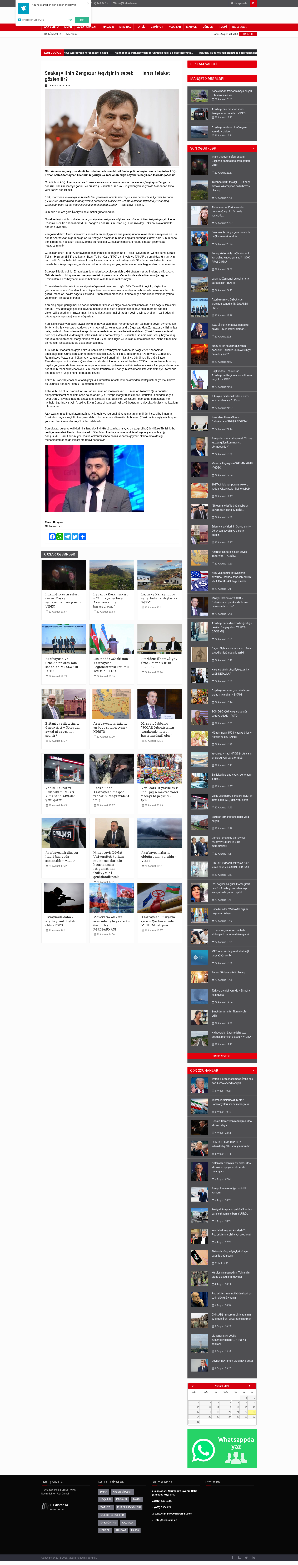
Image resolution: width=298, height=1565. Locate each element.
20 (230, 1415)
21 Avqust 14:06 (105, 934)
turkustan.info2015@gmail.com (173, 1517)
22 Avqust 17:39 (223, 520)
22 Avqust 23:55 (105, 611)
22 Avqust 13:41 (223, 903)
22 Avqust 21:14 (153, 672)
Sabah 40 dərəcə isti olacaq (228, 976)
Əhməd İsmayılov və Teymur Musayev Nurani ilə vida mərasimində (228, 845)
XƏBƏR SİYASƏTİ (87, 26)
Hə (82, 19)
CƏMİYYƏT (157, 26)
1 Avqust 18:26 (222, 1224)
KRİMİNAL (125, 26)
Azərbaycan (103, 290)
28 (238, 1420)
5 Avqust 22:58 (222, 1182)
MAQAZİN (108, 26)
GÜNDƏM (208, 26)
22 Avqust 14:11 (223, 857)
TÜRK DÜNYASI (108, 1526)
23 (254, 1415)
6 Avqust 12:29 (222, 1245)
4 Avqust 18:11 (222, 1287)
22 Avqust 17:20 (105, 736)
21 (238, 1415)
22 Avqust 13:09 (223, 945)
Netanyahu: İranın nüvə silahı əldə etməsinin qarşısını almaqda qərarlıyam (231, 1171)
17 (198, 1415)
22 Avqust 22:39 (57, 676)
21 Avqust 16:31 (153, 866)
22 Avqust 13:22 (223, 924)
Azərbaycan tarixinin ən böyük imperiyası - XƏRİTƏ (110, 727)
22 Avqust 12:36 (223, 1026)
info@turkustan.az (126, 3)
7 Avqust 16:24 (222, 1329)
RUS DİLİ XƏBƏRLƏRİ (129, 1510)
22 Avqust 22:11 (223, 340)
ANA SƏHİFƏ (51, 26)
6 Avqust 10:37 (222, 1308)
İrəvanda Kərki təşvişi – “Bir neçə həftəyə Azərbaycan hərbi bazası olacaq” (110, 600)
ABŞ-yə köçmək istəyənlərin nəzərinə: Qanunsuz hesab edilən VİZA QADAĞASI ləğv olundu (231, 580)
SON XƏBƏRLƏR (203, 152)
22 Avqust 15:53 (223, 726)
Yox (70, 19)
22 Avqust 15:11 (223, 768)
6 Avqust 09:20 (222, 1371)
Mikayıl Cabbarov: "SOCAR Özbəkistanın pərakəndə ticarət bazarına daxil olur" (157, 729)
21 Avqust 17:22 (57, 866)
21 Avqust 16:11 (57, 930)
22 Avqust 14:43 (57, 805)
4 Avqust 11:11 (222, 1157)
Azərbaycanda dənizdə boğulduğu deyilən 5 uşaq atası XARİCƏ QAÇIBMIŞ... (232, 631)
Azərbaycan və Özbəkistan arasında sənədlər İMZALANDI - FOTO (62, 665)
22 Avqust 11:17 (105, 805)
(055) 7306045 (162, 1511)
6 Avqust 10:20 (222, 1203)
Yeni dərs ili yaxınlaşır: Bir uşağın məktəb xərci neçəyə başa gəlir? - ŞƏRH (159, 794)
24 (198, 1420)
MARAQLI (191, 26)
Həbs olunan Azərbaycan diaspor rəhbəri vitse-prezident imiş (111, 794)
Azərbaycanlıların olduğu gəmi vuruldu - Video (158, 856)
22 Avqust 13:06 (223, 966)
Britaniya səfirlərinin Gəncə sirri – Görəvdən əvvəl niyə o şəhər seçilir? (63, 729)
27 (230, 1420)
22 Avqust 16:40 (223, 663)
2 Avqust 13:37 (222, 1355)
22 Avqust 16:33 (223, 684)
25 (209, 1420)
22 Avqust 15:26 (223, 747)
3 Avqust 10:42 (222, 1115)
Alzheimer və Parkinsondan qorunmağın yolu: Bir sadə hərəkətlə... (89, 52)
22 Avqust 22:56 (223, 272)
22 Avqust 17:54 (223, 478)
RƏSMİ (223, 26)
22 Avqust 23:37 (223, 226)
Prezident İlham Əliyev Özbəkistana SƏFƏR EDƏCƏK (159, 663)
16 (254, 1411)
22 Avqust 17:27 (57, 740)
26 (218, 1420)
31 (198, 1425)
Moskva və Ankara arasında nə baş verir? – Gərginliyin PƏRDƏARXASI (111, 923)
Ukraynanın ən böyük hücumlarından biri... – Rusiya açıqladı (229, 1343)
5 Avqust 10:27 (222, 1094)
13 (230, 1411)
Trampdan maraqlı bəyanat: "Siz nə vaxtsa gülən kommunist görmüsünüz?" (232, 446)
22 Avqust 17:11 (223, 592)
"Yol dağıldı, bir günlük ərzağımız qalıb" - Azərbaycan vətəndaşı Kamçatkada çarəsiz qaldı (231, 891)
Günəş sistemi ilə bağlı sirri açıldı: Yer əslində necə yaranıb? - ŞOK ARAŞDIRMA (232, 261)
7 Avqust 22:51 (222, 1136)
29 (246, 1420)
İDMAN (68, 26)
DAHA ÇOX (238, 27)
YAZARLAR (174, 26)
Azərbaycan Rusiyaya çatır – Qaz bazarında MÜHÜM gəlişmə (158, 921)
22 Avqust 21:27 (223, 411)
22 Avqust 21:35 (105, 676)
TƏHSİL (140, 26)
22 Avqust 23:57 (57, 611)
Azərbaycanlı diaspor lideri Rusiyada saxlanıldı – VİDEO (61, 856)
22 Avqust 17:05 (153, 740)
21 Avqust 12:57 (153, 930)
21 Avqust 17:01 (105, 882)
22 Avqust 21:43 (223, 365)
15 (246, 1411)
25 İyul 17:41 (221, 1266)
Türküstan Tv (53, 34)
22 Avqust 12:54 (223, 1005)
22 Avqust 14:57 (223, 790)
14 (238, 1411)
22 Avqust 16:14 (223, 705)
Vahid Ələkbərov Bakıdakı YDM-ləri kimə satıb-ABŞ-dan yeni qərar (60, 794)
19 (218, 1415)
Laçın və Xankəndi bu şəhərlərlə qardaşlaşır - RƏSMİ (159, 598)
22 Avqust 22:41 (153, 607)
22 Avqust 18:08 (223, 457)
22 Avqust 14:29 (223, 832)
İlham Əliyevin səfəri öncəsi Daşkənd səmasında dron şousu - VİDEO (63, 600)
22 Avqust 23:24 (223, 247)
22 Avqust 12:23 (223, 1048)
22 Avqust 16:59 (223, 642)
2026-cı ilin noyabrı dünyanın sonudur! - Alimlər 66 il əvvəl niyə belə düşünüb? (231, 353)
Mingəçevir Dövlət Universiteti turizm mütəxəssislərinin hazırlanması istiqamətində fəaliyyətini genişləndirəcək (108, 864)
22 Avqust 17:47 (223, 499)
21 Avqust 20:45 (153, 805)
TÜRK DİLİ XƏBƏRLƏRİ (112, 1518)
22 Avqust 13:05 (223, 983)
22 (246, 1415)
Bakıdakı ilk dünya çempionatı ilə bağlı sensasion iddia (167, 52)
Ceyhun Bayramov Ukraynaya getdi (232, 1364)
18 (209, 1415)
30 (254, 1420)
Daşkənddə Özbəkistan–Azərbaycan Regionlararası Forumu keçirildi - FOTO (111, 665)
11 (210, 1411)
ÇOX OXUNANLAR (204, 1074)
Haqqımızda (240, 3)
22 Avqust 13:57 (223, 878)
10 (198, 1411)
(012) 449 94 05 (99, 3)
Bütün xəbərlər (221, 1059)
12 (218, 1411)
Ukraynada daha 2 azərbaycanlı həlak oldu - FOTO (60, 921)
